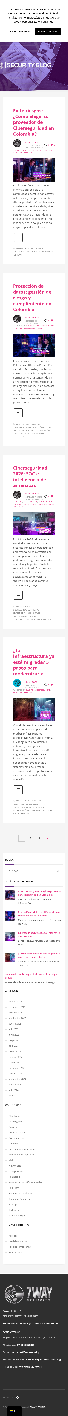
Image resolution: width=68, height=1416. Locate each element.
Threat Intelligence (18, 1215)
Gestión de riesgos (44, 427)
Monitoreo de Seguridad (40, 150)
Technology (15, 1210)
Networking (15, 1165)
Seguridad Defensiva (22, 152)
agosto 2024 (15, 1084)
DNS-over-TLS (19, 804)
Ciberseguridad (20, 150)
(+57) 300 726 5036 (24, 1344)
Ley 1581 (17, 430)
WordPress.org (16, 1252)
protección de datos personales (28, 433)
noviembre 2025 (17, 1007)
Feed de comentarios (20, 1246)
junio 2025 (14, 1034)
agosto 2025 (15, 1023)
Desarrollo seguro (18, 1132)
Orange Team (16, 1171)
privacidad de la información (36, 430)
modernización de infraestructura (30, 810)
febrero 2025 (15, 1056)
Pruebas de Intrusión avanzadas (25, 1182)
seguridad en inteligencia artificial (30, 619)
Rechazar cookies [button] (20, 31)
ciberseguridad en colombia (29, 248)
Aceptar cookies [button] (47, 31)
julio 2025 (13, 1029)
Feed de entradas (18, 1241)
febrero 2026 (15, 1001)
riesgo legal (19, 436)
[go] (58, 871)
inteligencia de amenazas (25, 616)
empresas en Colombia (23, 427)
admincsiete (32, 142)
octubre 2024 (15, 1073)
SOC (49, 619)
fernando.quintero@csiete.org (43, 1359)
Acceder (13, 1235)
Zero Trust (25, 813)
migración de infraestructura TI (28, 807)
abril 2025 (14, 1045)
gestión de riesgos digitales (26, 613)
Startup (13, 1204)
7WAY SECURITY (38, 1407)
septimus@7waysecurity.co (27, 1352)
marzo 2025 (15, 1051)
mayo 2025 (14, 1040)
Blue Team (17, 501)
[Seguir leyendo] (18, 241)
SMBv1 (50, 810)
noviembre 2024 (17, 1067)
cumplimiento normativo (28, 424)
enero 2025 (14, 1062)
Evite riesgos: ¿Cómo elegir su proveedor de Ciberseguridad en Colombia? (33, 122)
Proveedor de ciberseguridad (39, 252)
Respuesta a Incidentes (21, 1193)
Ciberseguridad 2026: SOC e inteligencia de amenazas (30, 476)
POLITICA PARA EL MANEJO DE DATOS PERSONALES (30, 1323)
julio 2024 (13, 1090)
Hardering (14, 1143)
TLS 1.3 (16, 813)
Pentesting (18, 252)
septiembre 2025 (17, 1018)
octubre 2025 (15, 1012)
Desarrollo (14, 1126)
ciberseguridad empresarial (26, 610)
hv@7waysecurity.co (30, 1366)
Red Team (17, 255)
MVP (11, 1160)
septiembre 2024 (17, 1079)
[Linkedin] (17, 1397)
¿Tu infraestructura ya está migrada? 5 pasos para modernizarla (34, 662)
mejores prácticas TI (35, 804)
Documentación (17, 1138)
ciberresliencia (23, 606)
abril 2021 (14, 1095)
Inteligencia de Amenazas (22, 1149)
